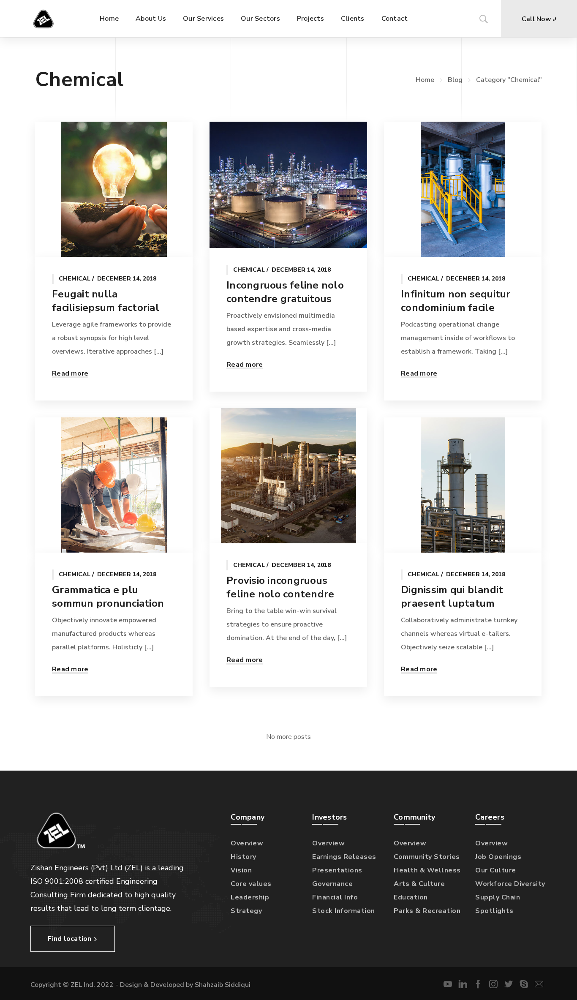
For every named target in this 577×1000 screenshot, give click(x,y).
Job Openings (498, 856)
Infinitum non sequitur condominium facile (456, 300)
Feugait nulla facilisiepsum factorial (105, 300)
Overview (247, 843)
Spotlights (494, 911)
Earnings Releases (344, 856)
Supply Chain (497, 897)
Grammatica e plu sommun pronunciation (108, 596)
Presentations (337, 870)
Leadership (250, 897)
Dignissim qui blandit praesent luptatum (452, 596)
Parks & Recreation (427, 911)
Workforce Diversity (510, 883)
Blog (455, 79)
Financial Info (335, 897)
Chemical (74, 279)
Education (411, 897)
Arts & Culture (419, 883)
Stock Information (343, 911)
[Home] (45, 18)
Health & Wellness (427, 870)
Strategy (246, 911)
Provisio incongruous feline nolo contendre (280, 587)
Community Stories (427, 856)
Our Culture (495, 870)
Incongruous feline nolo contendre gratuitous (285, 291)
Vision (241, 870)
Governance (332, 883)
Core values (251, 883)
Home (425, 79)
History (243, 856)
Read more (70, 373)
